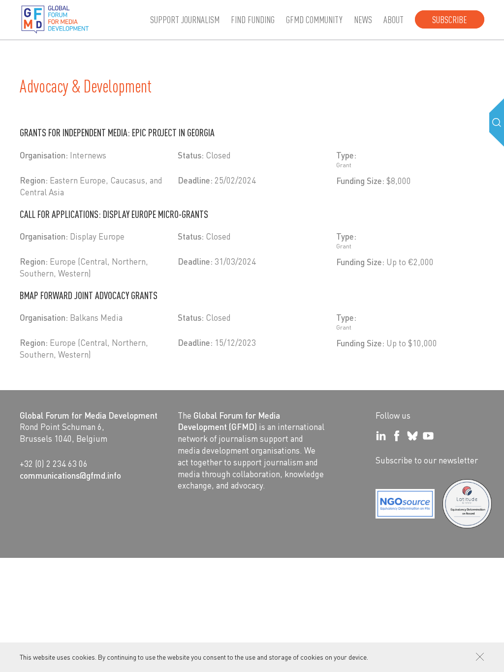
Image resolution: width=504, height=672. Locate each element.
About (393, 19)
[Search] (496, 122)
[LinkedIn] (381, 435)
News (363, 19)
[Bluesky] (412, 435)
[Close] (479, 656)
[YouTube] (428, 435)
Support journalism (185, 19)
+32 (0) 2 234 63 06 (54, 463)
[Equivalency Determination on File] (405, 504)
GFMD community (314, 19)
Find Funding (253, 19)
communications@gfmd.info (70, 475)
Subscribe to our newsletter (427, 460)
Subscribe (449, 19)
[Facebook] (396, 435)
